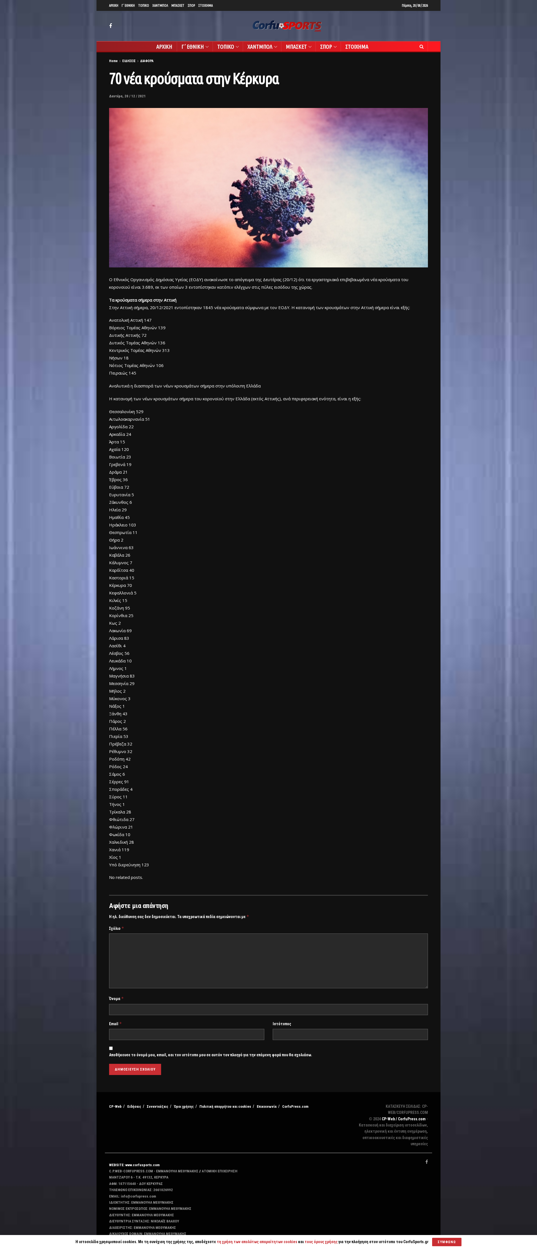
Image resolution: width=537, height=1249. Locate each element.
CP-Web (115, 1106)
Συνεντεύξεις (157, 1106)
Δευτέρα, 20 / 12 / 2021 (127, 96)
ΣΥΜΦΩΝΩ (447, 1242)
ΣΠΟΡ (191, 5)
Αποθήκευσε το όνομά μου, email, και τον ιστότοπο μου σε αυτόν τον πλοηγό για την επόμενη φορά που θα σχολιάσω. (210, 1055)
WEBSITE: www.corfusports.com (134, 1165)
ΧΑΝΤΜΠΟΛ (160, 5)
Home (113, 61)
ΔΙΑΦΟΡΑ (147, 61)
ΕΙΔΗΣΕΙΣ (129, 61)
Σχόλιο (116, 928)
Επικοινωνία (267, 1106)
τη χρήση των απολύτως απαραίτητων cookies (257, 1241)
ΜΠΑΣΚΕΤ (177, 5)
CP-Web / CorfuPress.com (404, 1119)
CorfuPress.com (295, 1106)
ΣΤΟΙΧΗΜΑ (205, 5)
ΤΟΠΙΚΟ (143, 5)
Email (115, 1023)
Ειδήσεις (134, 1106)
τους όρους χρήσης (321, 1241)
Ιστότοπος (282, 1024)
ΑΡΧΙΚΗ (113, 5)
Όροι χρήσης (184, 1106)
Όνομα (116, 998)
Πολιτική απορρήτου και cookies (225, 1106)
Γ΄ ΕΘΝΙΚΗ (128, 5)
